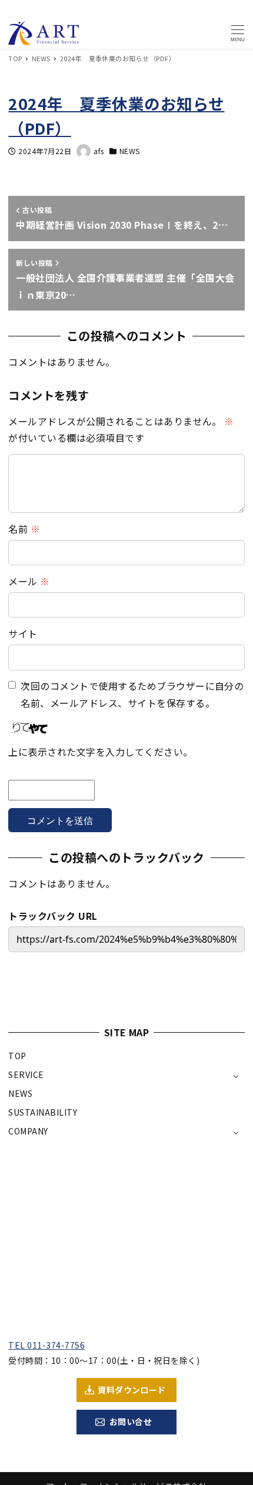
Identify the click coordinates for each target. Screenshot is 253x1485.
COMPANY (28, 1131)
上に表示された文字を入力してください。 (100, 752)
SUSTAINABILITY (42, 1112)
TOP (17, 1056)
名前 (24, 529)
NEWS (129, 151)
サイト (22, 633)
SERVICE (26, 1074)
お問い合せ (130, 1421)
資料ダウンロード (132, 1390)
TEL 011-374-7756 (46, 1345)
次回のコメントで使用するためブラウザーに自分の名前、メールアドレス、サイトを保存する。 (132, 694)
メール (28, 581)
